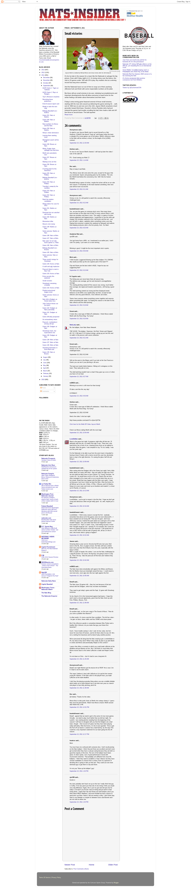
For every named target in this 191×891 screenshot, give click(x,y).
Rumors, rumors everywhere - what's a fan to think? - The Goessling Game (49, 565)
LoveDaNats (74, 439)
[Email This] (99, 118)
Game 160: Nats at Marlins (49, 120)
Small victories (47, 281)
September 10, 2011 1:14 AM (79, 160)
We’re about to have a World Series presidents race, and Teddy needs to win (49, 487)
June (45, 362)
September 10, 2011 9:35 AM (79, 396)
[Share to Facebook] (105, 118)
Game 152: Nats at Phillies (49, 196)
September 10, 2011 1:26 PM (79, 771)
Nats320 (44, 572)
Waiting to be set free (49, 162)
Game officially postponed (51, 317)
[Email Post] (95, 118)
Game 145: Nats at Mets (50, 252)
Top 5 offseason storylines (51, 97)
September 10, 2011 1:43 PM (79, 802)
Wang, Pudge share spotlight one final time (51, 149)
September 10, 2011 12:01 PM (79, 707)
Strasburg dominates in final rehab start (50, 348)
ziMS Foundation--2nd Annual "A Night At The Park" (49, 575)
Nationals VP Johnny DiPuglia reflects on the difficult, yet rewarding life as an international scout (137, 65)
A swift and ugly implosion (51, 266)
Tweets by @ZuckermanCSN (132, 87)
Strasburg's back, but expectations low (49, 331)
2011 (43, 75)
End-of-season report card (51, 104)
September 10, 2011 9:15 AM (79, 270)
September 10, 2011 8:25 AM (79, 228)
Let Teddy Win (46, 484)
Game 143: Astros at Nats (51, 273)
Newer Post (70, 865)
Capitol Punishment (48, 547)
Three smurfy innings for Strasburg (50, 260)
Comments (45, 391)
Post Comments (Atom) (81, 869)
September (47, 85)
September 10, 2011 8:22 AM (79, 203)
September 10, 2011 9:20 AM (79, 318)
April (44, 368)
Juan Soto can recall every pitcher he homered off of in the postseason (134, 60)
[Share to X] (103, 118)
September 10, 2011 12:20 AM (79, 143)
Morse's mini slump (49, 224)
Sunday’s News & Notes (48, 460)
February (46, 373)
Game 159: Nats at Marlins (49, 129)
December (46, 77)
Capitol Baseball (47, 584)
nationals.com (46, 518)
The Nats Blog (46, 593)
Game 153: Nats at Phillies (49, 191)
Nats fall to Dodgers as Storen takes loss (50, 300)
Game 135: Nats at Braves (49, 353)
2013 (43, 70)
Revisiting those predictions (48, 100)
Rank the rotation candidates (48, 200)
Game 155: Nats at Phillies (49, 174)
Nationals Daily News (48, 581)
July (44, 360)
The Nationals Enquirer (49, 596)
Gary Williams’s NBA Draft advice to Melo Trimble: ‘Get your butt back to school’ (49, 529)
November (46, 80)
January (46, 376)
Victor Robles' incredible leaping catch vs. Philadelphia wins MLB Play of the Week (136, 70)
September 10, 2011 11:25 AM (79, 659)
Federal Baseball (47, 506)
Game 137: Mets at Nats (50, 342)
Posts (44, 388)
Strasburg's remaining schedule (49, 284)
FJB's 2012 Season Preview (49, 557)
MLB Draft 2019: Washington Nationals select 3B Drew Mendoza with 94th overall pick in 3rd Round (50, 510)
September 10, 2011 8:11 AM (79, 189)
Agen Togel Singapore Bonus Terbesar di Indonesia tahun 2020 (50, 477)
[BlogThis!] (101, 118)
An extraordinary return (50, 319)
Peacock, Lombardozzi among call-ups (50, 323)
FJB (42, 555)
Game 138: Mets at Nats (50, 339)
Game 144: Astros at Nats (51, 264)
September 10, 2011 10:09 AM (79, 461)
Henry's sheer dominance (51, 133)
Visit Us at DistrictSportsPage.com (48, 541)
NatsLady (73, 325)
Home (91, 865)
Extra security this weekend (48, 277)
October (46, 83)
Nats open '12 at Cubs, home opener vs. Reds (51, 241)
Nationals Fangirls (47, 473)
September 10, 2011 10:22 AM (79, 535)
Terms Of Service (44, 877)
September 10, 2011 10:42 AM (79, 560)
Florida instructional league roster (49, 291)
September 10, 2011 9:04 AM (79, 251)
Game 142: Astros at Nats (51, 288)
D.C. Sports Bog (47, 526)
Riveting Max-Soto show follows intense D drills (48, 520)
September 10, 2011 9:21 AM (79, 338)
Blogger (116, 882)
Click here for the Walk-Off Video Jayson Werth (85, 424)
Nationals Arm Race (48, 465)
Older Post (113, 865)
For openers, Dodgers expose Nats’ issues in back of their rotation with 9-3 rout (49, 499)
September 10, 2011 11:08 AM (79, 602)
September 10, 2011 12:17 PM (79, 734)
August (45, 357)
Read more (69, 114)
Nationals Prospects (48, 458)
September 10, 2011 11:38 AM (79, 688)
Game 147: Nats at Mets (50, 238)
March (45, 371)
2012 (43, 72)
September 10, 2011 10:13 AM (79, 490)
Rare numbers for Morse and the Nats (50, 124)
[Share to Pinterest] (108, 118)
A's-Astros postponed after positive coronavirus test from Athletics (134, 79)
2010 (43, 379)
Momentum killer (48, 221)
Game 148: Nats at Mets (50, 235)
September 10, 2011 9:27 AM (79, 376)
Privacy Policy (56, 877)
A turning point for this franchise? (50, 169)
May (44, 365)
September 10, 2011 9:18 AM (79, 305)
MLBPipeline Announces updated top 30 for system (49, 467)
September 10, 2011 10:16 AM (79, 506)
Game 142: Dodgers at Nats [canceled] (50, 308)
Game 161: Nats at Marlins (49, 116)
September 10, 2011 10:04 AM (79, 432)
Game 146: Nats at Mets (50, 245)
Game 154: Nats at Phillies (49, 182)
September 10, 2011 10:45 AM (79, 575)
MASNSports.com (47, 562)
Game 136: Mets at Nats (50, 345)
